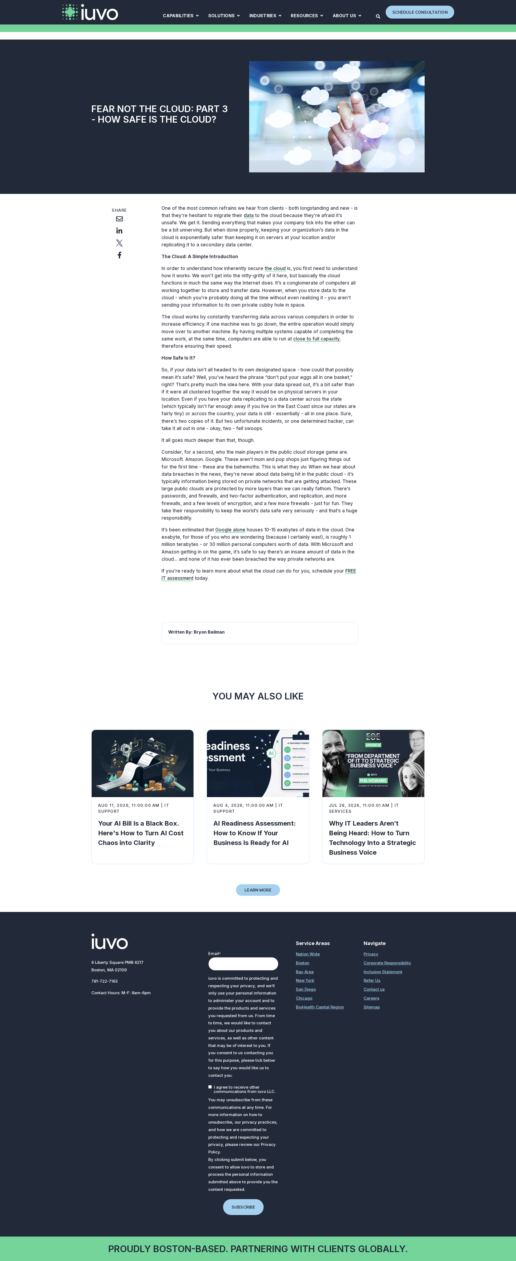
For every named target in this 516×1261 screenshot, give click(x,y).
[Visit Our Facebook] (96, 1007)
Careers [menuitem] (371, 998)
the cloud (275, 268)
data (249, 215)
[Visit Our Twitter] (120, 1007)
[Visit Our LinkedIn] (108, 1007)
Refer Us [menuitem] (372, 980)
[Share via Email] (119, 218)
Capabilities (181, 16)
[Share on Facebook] (119, 255)
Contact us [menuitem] (374, 989)
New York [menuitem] (305, 980)
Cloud (163, 98)
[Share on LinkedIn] (119, 230)
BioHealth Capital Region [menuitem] (320, 1007)
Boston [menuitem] (302, 963)
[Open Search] (378, 16)
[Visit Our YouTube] (132, 1007)
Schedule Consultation (420, 12)
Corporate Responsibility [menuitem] (387, 963)
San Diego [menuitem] (306, 989)
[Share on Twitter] (119, 242)
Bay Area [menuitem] (305, 972)
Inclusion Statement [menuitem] (383, 972)
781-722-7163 (104, 981)
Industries (265, 16)
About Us (347, 16)
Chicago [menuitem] (304, 998)
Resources (307, 16)
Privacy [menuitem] (371, 954)
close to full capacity (316, 339)
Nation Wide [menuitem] (308, 954)
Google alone (230, 529)
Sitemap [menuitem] (372, 1007)
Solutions (224, 16)
